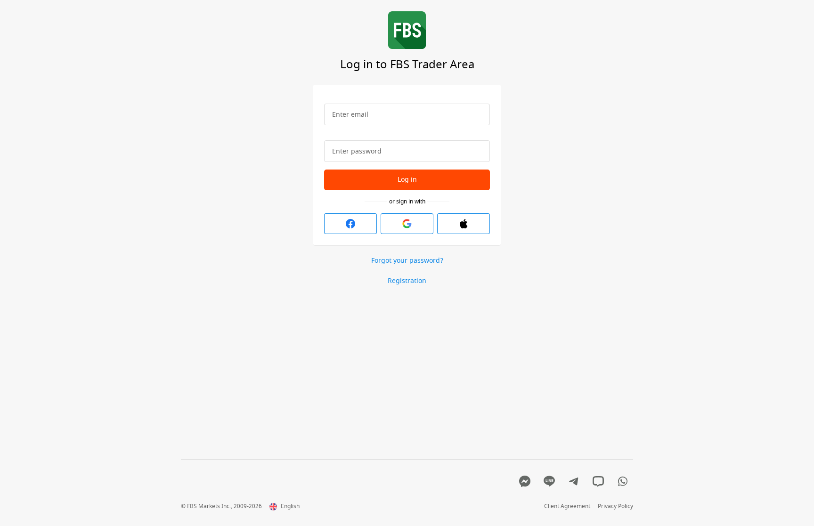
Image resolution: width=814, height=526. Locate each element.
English (290, 506)
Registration (407, 281)
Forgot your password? (407, 261)
